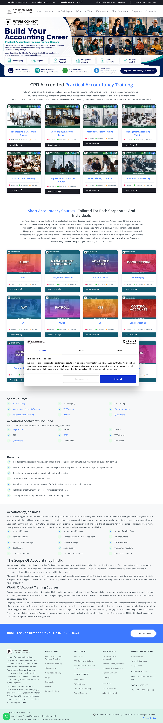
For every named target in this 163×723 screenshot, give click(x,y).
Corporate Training (53, 673)
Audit (23, 277)
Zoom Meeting (137, 656)
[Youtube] (143, 689)
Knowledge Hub (52, 691)
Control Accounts (138, 322)
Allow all (118, 379)
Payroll (61, 322)
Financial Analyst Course (100, 178)
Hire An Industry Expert (145, 2)
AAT (77, 11)
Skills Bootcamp (109, 688)
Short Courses (119, 11)
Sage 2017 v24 (19, 429)
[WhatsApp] (6, 716)
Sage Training (80, 679)
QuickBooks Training (82, 688)
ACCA (87, 11)
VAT (23, 322)
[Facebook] (133, 689)
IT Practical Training (53, 663)
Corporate (137, 11)
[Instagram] (153, 689)
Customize (79, 379)
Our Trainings (63, 11)
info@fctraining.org (106, 2)
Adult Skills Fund (110, 693)
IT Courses (101, 11)
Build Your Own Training (138, 178)
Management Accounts (62, 277)
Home (39, 11)
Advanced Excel (100, 277)
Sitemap (106, 677)
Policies (48, 686)
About (48, 11)
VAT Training (69, 409)
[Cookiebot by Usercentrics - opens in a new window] (125, 342)
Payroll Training (80, 693)
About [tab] (120, 350)
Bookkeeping (138, 277)
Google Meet (136, 665)
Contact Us (150, 11)
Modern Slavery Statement (114, 663)
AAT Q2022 (78, 656)
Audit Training (19, 403)
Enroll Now (14, 145)
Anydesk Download (139, 661)
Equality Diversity (110, 673)
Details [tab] (81, 350)
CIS (99, 322)
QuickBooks (119, 414)
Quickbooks (18, 440)
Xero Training (79, 684)
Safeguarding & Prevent (113, 668)
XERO (66, 435)
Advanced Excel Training (23, 414)
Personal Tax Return (23, 368)
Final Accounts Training (23, 178)
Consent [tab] (43, 350)
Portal (122, 2)
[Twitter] (138, 689)
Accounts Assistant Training (100, 131)
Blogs (47, 677)
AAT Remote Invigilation (84, 661)
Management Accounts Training (26, 409)
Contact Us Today (143, 633)
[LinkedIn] (148, 689)
